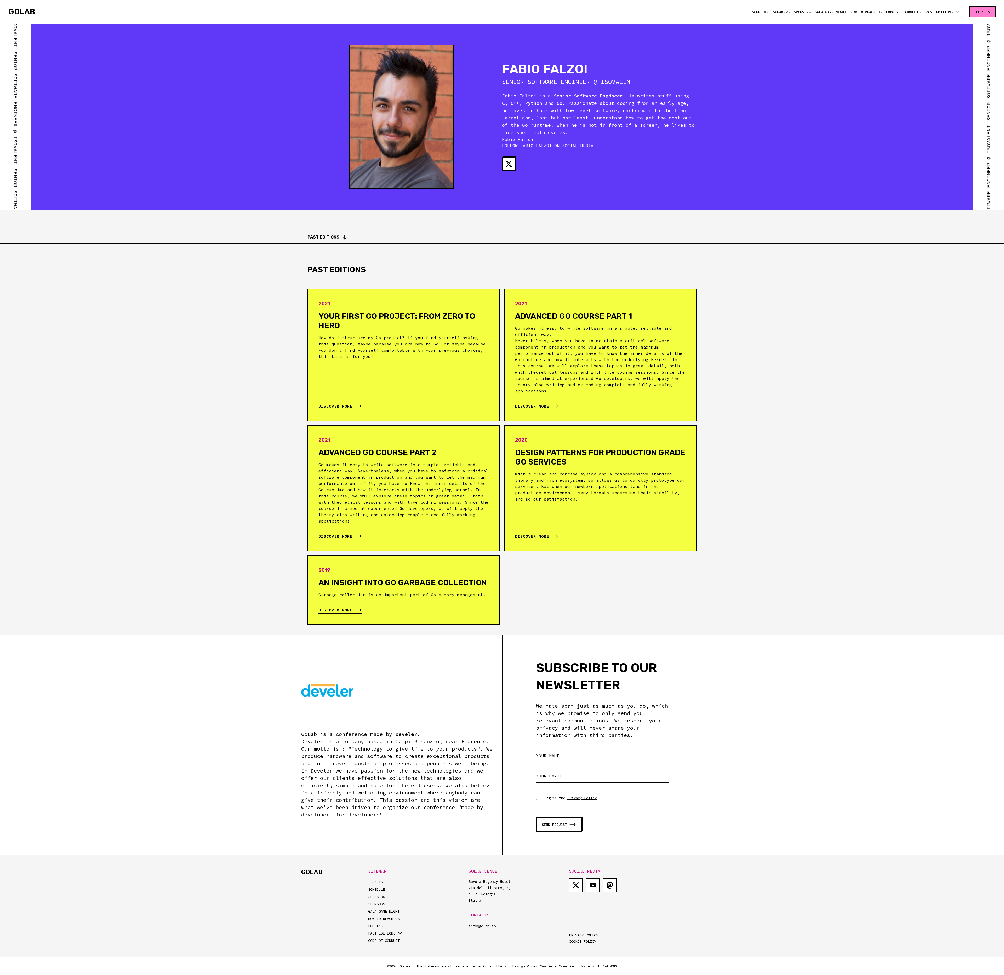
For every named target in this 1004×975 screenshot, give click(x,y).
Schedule (760, 12)
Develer (406, 734)
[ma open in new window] (610, 885)
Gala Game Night (830, 12)
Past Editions (323, 237)
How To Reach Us (384, 918)
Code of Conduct (384, 940)
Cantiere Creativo (557, 966)
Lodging (893, 12)
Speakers (781, 12)
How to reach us (866, 12)
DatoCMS (609, 966)
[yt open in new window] (593, 885)
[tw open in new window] (509, 164)
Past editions (939, 12)
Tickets (375, 882)
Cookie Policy (582, 941)
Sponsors (802, 12)
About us (913, 12)
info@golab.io (482, 926)
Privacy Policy (582, 798)
